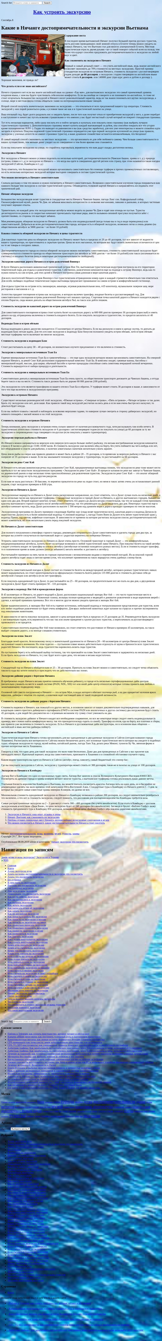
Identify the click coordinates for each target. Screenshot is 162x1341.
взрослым (49, 1102)
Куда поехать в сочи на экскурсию (26, 962)
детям (88, 1102)
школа (70, 1116)
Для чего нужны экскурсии (22, 891)
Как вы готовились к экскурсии (25, 899)
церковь (61, 1116)
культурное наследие (38, 1106)
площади (118, 1106)
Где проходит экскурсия (21, 888)
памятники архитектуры (94, 1107)
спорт (94, 1111)
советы (57, 1111)
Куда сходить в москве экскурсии (26, 970)
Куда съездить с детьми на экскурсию (28, 984)
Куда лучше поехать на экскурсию (26, 959)
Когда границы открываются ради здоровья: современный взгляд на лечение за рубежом (55, 1059)
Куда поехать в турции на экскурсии (27, 965)
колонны (48, 833)
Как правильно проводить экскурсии (28, 928)
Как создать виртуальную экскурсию (28, 942)
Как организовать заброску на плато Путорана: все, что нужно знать (45, 1085)
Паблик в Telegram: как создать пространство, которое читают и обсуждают (48, 1033)
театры (129, 1111)
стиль (109, 1111)
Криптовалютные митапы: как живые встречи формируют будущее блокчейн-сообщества (56, 1039)
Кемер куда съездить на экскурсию (26, 947)
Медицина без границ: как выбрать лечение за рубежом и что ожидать (46, 1056)
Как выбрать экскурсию (21, 902)
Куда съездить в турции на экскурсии (28, 982)
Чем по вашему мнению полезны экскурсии (31, 999)
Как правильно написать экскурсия (27, 925)
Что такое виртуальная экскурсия (26, 1010)
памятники (69, 1107)
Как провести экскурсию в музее (25, 930)
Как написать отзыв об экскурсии (26, 908)
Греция (4, 1102)
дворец (79, 1101)
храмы (75, 833)
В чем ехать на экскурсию (22, 882)
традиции (5, 1116)
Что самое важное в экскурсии (24, 1007)
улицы (30, 1116)
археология (21, 1102)
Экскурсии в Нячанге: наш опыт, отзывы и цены (34, 814)
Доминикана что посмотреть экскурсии (29, 894)
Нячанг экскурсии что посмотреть (69, 841)
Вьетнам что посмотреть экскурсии (27, 885)
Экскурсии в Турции (47, 857)
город (56, 1101)
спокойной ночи (84, 1111)
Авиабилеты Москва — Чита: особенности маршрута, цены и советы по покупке (52, 1076)
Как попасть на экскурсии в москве (27, 919)
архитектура (32, 1102)
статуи (102, 1111)
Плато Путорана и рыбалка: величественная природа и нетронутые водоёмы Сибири (54, 1068)
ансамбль (11, 1102)
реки (135, 1106)
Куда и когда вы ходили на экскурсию (28, 956)
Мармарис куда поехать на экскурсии (28, 990)
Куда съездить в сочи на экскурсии (26, 979)
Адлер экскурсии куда (20, 871)
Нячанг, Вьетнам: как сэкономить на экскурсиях (34, 817)
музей (58, 833)
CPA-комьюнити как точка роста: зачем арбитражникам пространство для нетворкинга (55, 1042)
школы (78, 1116)
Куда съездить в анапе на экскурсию (27, 976)
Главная (12, 865)
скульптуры (47, 1111)
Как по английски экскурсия (23, 913)
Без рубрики (14, 879)
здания (141, 1101)
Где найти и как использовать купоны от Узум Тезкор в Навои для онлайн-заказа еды (54, 1087)
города (67, 1101)
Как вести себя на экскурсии (23, 896)
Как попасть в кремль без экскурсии (27, 916)
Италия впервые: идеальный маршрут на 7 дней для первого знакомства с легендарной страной (59, 1082)
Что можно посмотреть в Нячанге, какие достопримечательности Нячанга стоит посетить (56, 823)
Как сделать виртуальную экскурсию (28, 939)
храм (37, 1116)
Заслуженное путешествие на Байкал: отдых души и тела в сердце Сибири (48, 1079)
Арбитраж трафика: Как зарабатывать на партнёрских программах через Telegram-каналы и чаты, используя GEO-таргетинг (75, 1048)
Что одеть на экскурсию (21, 1001)
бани (40, 1102)
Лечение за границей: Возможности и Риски (32, 1065)
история (7, 1106)
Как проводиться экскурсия (22, 933)
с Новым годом (30, 1111)
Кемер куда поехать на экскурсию (26, 945)
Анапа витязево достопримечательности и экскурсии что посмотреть (45, 874)
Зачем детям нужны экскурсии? (18, 857)
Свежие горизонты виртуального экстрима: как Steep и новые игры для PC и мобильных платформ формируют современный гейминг (81, 1062)
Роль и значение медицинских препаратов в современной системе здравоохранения (53, 1070)
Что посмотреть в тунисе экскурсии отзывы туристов (36, 1004)
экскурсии (91, 1116)
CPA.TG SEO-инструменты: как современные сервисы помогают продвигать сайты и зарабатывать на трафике (68, 1045)
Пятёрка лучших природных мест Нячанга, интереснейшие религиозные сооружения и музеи (58, 820)
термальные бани (141, 1111)
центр (53, 1116)
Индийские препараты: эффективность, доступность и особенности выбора (49, 1073)
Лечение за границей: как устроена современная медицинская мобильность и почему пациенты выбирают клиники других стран (78, 1053)
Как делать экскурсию (20, 905)
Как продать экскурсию (20, 936)
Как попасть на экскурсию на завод (27, 922)
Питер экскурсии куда (20, 996)
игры (40, 833)
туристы (66, 833)
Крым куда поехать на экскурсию (26, 953)
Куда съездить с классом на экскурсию (28, 987)
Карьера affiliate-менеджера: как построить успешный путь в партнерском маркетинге (54, 1036)
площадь (128, 1107)
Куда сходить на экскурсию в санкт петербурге (33, 973)
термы (151, 1111)
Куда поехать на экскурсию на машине (29, 967)
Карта (11, 868)
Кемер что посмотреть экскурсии (25, 950)
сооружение (69, 1111)
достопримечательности (23, 833)
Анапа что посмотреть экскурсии (26, 876)
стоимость (118, 1111)
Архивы (5, 1128)
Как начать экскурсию (20, 911)
